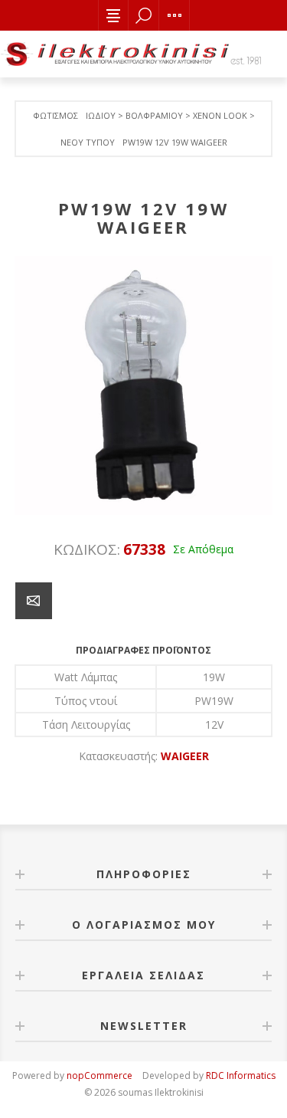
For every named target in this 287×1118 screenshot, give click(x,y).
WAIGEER (185, 756)
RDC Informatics (241, 1075)
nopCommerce (99, 1075)
